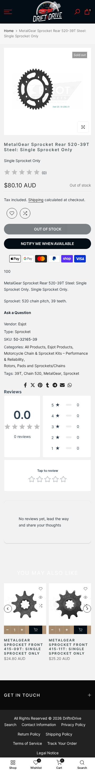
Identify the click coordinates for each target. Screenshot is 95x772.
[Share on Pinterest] (40, 385)
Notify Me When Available (47, 243)
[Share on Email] (62, 385)
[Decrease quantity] (7, 630)
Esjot (22, 324)
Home (9, 31)
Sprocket (23, 331)
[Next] (87, 609)
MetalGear (52, 373)
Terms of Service (27, 743)
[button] (67, 405)
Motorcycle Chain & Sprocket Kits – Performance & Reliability (46, 356)
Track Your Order (62, 743)
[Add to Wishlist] (12, 213)
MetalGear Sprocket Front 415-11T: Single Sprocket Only (68, 646)
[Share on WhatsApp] (69, 385)
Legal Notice (48, 753)
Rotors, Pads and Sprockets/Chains (34, 365)
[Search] (77, 11)
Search (10, 724)
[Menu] (13, 12)
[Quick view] (40, 597)
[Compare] (25, 213)
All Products (35, 347)
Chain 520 (32, 373)
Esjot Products (60, 347)
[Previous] (8, 609)
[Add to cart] (35, 630)
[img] (22, 173)
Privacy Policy (73, 724)
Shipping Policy (59, 734)
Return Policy (29, 734)
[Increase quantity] (21, 630)
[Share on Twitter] (32, 385)
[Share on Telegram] (55, 385)
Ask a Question (17, 312)
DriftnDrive (72, 718)
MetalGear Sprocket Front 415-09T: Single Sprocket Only (23, 646)
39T (18, 373)
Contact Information (39, 724)
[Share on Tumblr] (47, 385)
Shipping (36, 199)
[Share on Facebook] (25, 385)
